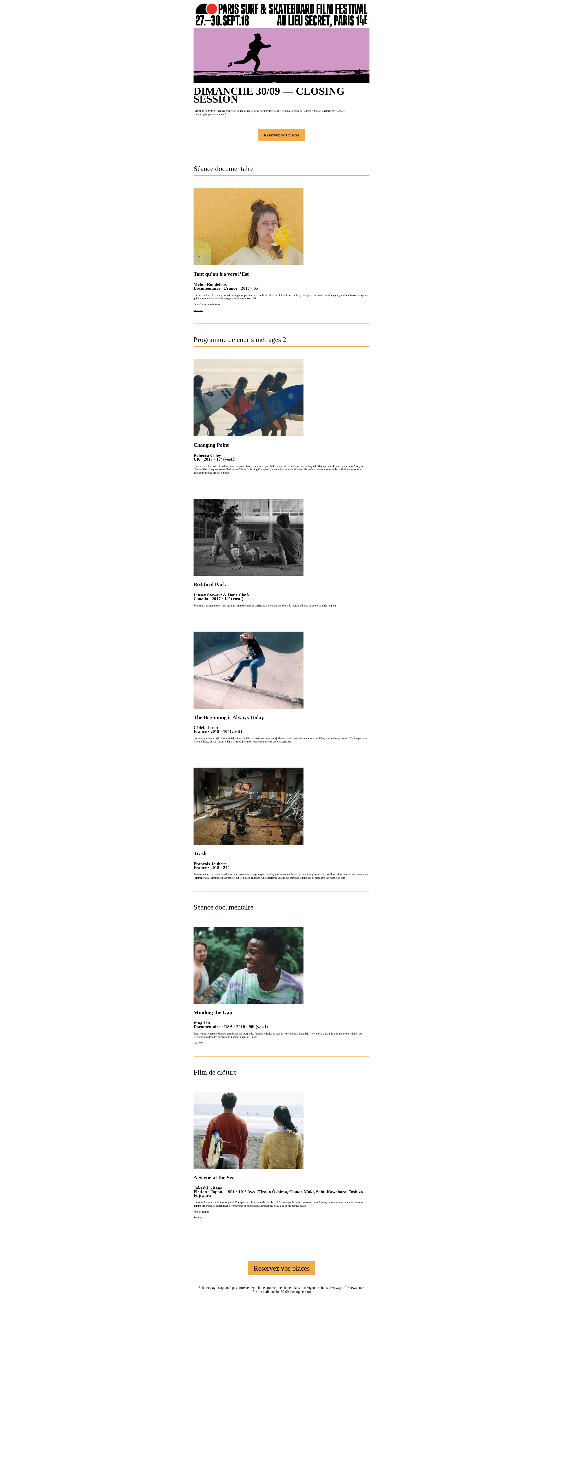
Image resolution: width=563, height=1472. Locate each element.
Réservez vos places (282, 134)
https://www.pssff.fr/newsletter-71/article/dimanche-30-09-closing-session (308, 1290)
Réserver (198, 310)
